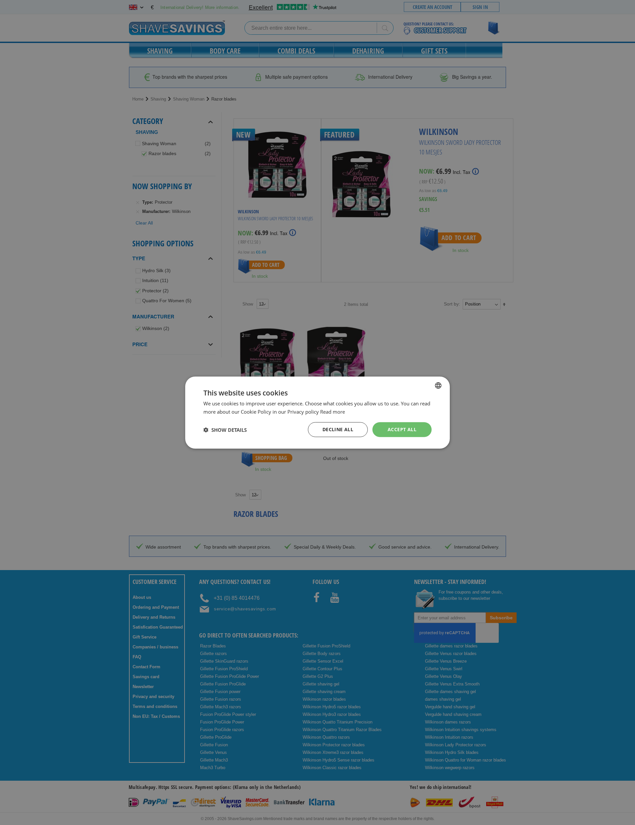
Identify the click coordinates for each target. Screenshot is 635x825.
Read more (332, 411)
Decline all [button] (337, 429)
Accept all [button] (402, 429)
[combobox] (438, 385)
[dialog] (317, 412)
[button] (225, 429)
